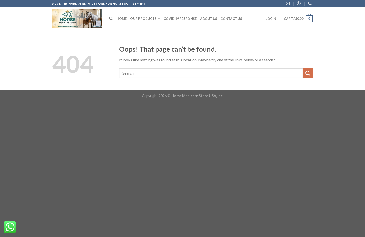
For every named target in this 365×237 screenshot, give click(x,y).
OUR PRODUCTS (143, 19)
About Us (208, 19)
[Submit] (308, 73)
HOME (121, 19)
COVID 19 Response (180, 19)
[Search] (111, 18)
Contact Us (231, 19)
